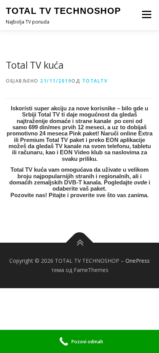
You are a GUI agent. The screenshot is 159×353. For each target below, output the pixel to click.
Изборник (146, 14)
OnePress (137, 260)
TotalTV (95, 81)
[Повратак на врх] (79, 243)
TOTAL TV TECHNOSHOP (63, 11)
